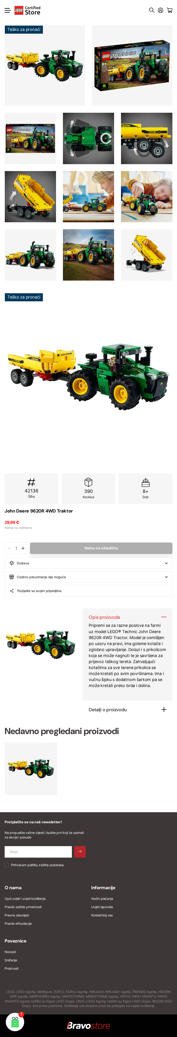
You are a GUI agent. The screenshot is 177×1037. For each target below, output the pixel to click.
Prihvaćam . (38, 865)
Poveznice (15, 941)
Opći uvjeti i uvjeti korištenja (25, 899)
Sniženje (11, 960)
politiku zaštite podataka (45, 865)
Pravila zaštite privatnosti (23, 907)
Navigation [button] (7, 10)
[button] (162, 377)
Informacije (103, 888)
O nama (13, 888)
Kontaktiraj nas (102, 915)
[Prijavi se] (160, 10)
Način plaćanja (102, 899)
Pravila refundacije (18, 923)
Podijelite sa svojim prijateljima (39, 591)
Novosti (10, 952)
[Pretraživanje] (151, 10)
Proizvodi (11, 968)
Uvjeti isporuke (102, 907)
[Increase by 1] (23, 548)
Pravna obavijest (17, 915)
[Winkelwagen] (169, 10)
